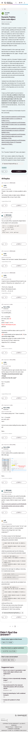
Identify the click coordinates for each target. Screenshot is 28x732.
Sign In (25, 2)
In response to (9, 182)
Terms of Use (18, 727)
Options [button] (26, 8)
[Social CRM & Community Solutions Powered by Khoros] (4, 719)
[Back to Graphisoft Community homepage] (9, 2)
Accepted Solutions (9, 651)
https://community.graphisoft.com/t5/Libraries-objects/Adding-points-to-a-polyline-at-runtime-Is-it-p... (14, 118)
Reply (19, 171)
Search (16, 2)
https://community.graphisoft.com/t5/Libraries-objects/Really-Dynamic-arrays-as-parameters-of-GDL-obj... (14, 124)
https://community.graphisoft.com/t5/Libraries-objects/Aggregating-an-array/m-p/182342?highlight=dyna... (14, 130)
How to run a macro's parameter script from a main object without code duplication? (14, 671)
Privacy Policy (9, 727)
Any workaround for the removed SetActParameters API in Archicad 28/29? (13, 686)
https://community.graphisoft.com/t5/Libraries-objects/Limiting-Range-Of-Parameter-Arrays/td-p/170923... (14, 142)
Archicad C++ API (7, 682)
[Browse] (2, 3)
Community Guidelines (14, 728)
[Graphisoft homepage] (21, 716)
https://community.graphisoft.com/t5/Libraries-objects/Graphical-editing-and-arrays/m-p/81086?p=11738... (14, 136)
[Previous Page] (10, 626)
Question (4, 167)
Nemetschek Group (21, 730)
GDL (4, 675)
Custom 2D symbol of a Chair (11, 700)
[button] (3, 171)
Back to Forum (7, 642)
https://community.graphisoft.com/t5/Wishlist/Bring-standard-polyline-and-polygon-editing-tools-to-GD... (14, 506)
